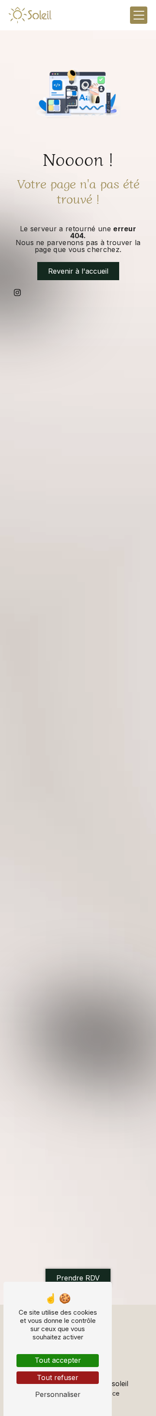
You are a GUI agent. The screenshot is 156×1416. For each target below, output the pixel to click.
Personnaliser (58, 1394)
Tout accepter (58, 1360)
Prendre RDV (78, 1278)
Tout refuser (57, 1377)
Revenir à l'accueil (78, 271)
